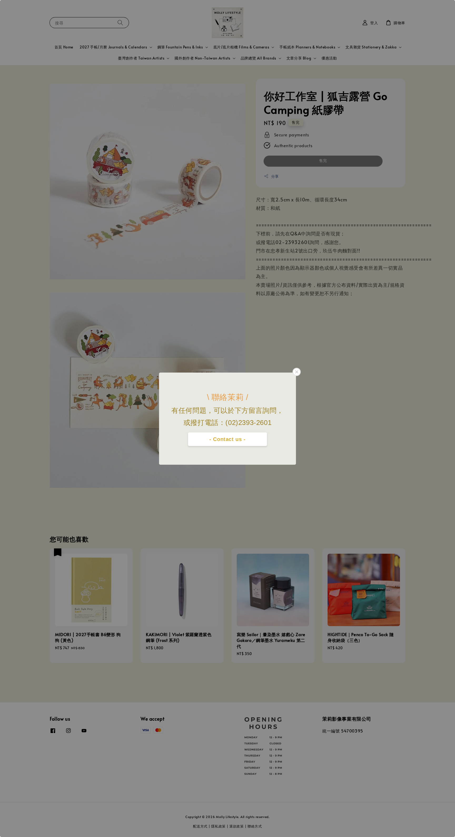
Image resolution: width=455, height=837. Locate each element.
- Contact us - (227, 439)
